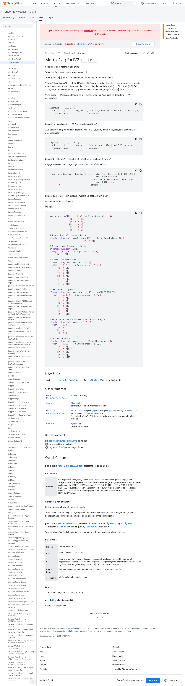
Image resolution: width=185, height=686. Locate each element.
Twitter (43, 665)
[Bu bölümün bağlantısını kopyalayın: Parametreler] (60, 473)
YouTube (43, 669)
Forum (42, 656)
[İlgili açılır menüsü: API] (60, 3)
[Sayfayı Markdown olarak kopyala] (91, 60)
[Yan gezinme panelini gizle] (32, 681)
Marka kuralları (118, 665)
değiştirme (88, 31)
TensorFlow (49, 53)
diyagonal (75, 424)
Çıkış (48, 403)
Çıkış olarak (75, 403)
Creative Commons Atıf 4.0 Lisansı (87, 628)
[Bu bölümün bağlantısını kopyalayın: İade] (52, 587)
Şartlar (42, 680)
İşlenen (96, 411)
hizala (73, 395)
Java (33, 11)
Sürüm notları (118, 656)
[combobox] (123, 3)
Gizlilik (50, 680)
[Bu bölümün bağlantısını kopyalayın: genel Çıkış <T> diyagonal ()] (76, 600)
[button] (17, 33)
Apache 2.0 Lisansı (127, 628)
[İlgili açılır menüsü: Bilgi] (48, 3)
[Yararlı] (148, 53)
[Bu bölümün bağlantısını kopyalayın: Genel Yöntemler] (69, 389)
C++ (32, 17)
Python (22, 17)
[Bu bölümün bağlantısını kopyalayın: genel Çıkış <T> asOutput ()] (75, 501)
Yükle (34, 3)
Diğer (50, 17)
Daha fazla (89, 3)
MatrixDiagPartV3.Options (71, 380)
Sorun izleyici (118, 652)
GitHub (165, 3)
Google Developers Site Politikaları (60, 631)
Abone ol (153, 680)
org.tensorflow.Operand (60, 447)
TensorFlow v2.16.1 (14, 11)
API (55, 3)
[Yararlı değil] (152, 53)
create (73, 411)
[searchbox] (18, 26)
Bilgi (43, 3)
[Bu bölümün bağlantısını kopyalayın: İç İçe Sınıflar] (63, 373)
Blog (41, 652)
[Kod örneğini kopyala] (140, 104)
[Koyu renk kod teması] (136, 104)
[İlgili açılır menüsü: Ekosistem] (79, 3)
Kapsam (81, 411)
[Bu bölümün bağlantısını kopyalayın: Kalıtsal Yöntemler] (70, 435)
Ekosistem (71, 3)
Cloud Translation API (83, 44)
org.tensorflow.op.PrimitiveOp (63, 441)
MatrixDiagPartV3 (93, 380)
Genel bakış (8, 17)
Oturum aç (177, 3)
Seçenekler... (88, 413)
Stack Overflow (118, 660)
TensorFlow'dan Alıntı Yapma (124, 669)
